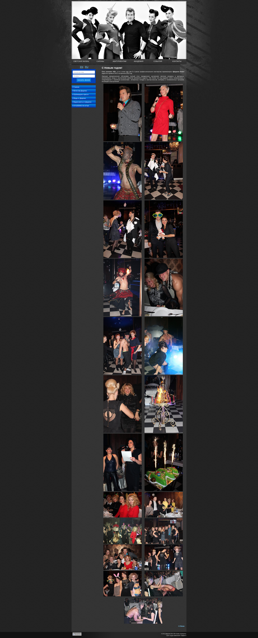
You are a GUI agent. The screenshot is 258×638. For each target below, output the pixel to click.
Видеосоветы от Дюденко (82, 102)
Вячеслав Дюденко (80, 91)
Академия (138, 61)
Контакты (176, 61)
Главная (76, 87)
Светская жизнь (81, 61)
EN (81, 67)
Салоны (100, 61)
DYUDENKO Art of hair (81, 106)
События (157, 61)
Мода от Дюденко (80, 98)
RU (86, 67)
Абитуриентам (119, 61)
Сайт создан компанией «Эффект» (176, 635)
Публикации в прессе (81, 94)
